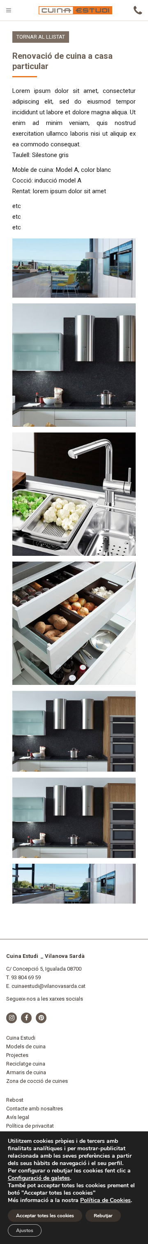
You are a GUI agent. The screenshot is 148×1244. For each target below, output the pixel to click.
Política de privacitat (30, 1126)
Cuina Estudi (20, 1038)
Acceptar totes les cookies (45, 1215)
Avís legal (17, 1117)
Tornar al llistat (40, 37)
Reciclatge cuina (25, 1064)
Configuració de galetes (39, 1178)
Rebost (14, 1100)
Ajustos (24, 1230)
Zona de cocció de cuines (37, 1081)
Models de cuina (26, 1046)
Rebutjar (103, 1215)
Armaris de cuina (26, 1072)
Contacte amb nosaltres (34, 1108)
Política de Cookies (105, 1200)
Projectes (17, 1055)
